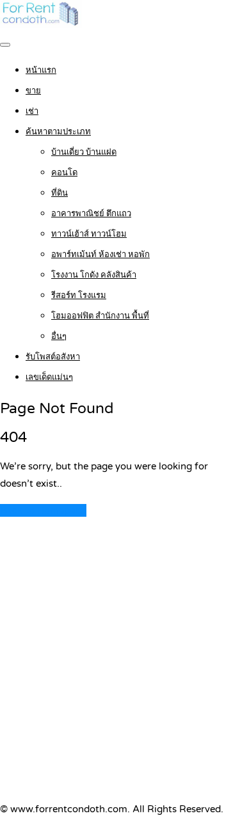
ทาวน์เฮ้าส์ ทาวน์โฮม (89, 234)
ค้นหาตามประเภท (58, 132)
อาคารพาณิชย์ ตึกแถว (91, 213)
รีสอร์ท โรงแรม (78, 295)
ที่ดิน (59, 193)
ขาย (33, 91)
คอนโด (64, 173)
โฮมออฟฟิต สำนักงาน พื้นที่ (100, 316)
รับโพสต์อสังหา (53, 357)
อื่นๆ (59, 336)
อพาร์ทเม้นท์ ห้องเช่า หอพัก (100, 254)
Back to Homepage (43, 510)
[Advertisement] (120, 674)
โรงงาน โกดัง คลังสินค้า (93, 275)
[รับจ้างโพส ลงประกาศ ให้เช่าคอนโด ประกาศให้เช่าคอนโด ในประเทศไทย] (41, 24)
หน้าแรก (41, 70)
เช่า (32, 111)
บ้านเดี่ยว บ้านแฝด (83, 152)
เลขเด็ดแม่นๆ (49, 377)
